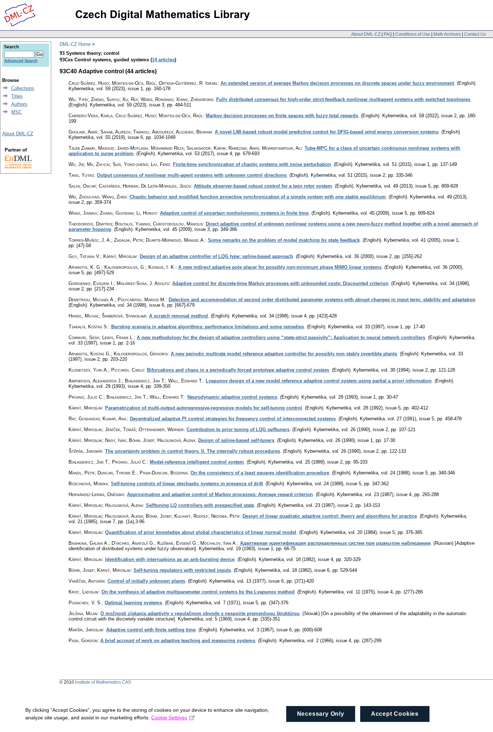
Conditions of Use (412, 34)
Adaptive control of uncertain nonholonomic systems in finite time (234, 213)
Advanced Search (21, 60)
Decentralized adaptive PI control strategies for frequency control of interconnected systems (233, 418)
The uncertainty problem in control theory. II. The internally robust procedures (192, 451)
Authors (19, 104)
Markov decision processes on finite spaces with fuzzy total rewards (282, 115)
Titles (17, 96)
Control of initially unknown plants (146, 581)
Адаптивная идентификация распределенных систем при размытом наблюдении (335, 543)
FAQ (388, 34)
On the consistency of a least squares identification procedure (260, 472)
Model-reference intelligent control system (197, 462)
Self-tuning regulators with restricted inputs (182, 570)
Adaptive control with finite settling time (151, 629)
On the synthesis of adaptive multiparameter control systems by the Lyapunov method (198, 592)
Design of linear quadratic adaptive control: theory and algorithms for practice (330, 516)
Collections (22, 88)
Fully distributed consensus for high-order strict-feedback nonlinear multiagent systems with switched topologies (343, 99)
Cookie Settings (169, 717)
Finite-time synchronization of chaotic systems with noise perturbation (252, 164)
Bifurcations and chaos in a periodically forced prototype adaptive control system (238, 370)
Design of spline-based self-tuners (236, 440)
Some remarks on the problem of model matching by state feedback (284, 240)
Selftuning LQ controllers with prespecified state (200, 505)
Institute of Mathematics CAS (103, 682)
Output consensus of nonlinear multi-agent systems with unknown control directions (192, 175)
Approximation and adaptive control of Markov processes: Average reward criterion (220, 494)
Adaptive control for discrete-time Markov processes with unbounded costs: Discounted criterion (280, 283)
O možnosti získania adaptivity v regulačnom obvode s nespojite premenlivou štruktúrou (200, 613)
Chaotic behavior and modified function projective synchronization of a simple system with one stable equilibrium (258, 197)
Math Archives (447, 34)
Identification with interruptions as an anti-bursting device (170, 559)
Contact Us (475, 34)
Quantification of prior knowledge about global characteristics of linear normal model (200, 532)
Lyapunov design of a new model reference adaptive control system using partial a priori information (319, 380)
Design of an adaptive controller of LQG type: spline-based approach (216, 256)
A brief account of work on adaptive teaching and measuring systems (177, 640)
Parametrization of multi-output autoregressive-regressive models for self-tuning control (203, 408)
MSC (16, 112)
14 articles (163, 59)
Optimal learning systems (133, 602)
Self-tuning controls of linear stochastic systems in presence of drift (187, 483)
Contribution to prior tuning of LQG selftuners (238, 429)
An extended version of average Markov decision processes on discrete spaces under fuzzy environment (337, 83)
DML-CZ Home (75, 44)
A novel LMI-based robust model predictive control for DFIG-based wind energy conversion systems (327, 132)
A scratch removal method (178, 316)
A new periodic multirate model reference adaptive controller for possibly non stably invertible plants (284, 353)
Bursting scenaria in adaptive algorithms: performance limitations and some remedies (207, 326)
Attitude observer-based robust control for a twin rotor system (263, 186)
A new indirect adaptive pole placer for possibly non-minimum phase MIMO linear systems (279, 267)
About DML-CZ (365, 34)
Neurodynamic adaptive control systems (232, 397)
